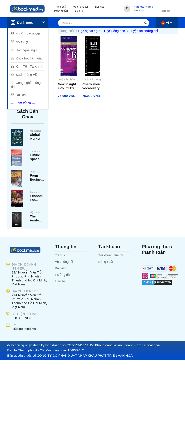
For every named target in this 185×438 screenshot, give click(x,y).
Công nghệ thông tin (26, 85)
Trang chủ (60, 6)
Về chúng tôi (80, 6)
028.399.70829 (143, 7)
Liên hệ (79, 10)
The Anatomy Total (37, 218)
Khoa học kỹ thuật (28, 58)
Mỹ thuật (21, 42)
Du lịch (20, 95)
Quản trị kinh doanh (36, 172)
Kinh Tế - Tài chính (29, 66)
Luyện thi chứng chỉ (144, 31)
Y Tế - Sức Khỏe (27, 34)
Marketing (35, 130)
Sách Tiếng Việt (26, 74)
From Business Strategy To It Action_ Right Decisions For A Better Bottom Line (37, 177)
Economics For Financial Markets (37, 198)
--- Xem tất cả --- (23, 103)
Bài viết (99, 6)
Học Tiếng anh (115, 31)
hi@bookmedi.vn (24, 329)
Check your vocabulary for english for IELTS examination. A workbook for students (92, 86)
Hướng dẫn (61, 10)
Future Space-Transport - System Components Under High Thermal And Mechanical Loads (37, 157)
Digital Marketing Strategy (37, 137)
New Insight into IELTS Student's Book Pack (67, 86)
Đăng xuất (105, 262)
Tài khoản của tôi (110, 255)
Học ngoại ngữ (26, 50)
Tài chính (35, 192)
